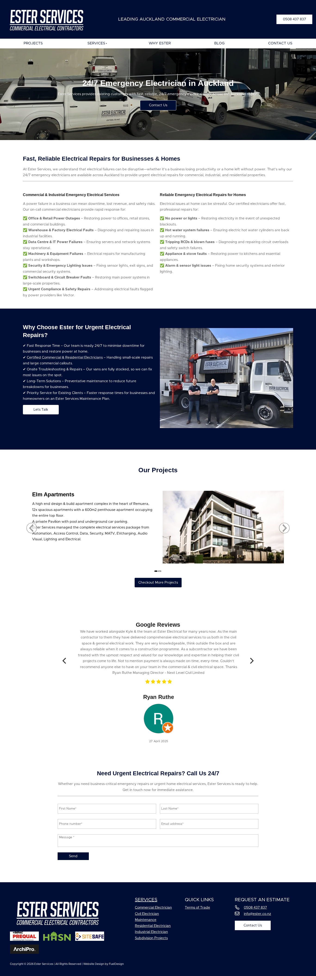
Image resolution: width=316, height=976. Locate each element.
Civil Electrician (147, 914)
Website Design (93, 964)
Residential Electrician (153, 926)
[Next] (251, 661)
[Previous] (65, 661)
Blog (219, 43)
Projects (33, 43)
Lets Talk (30, 408)
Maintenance (145, 920)
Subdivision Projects (151, 938)
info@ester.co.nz (257, 914)
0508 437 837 (288, 17)
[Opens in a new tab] (158, 732)
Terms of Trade (197, 907)
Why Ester (160, 43)
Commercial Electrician (153, 907)
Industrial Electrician (151, 932)
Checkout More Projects (158, 580)
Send (73, 856)
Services (96, 43)
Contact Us (280, 43)
